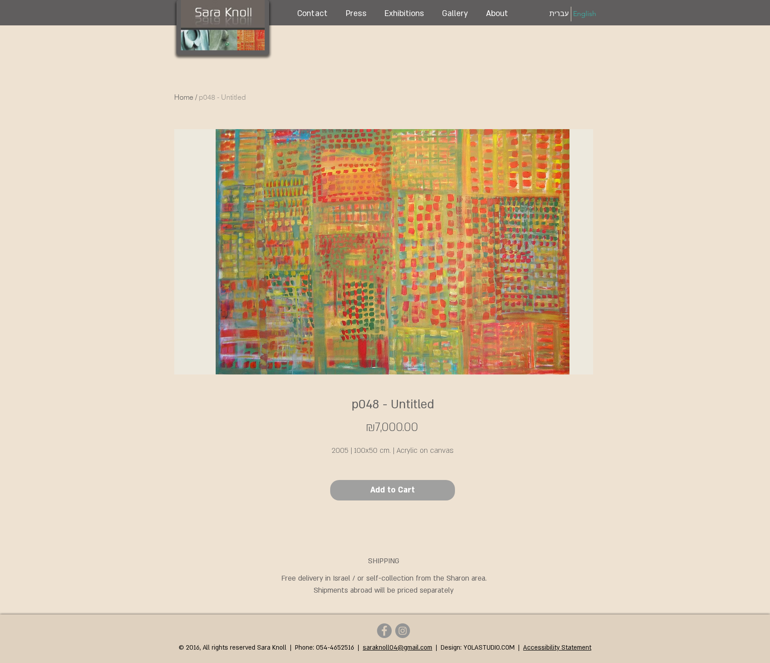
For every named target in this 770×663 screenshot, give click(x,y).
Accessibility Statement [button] (557, 647)
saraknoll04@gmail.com (397, 647)
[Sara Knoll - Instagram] (402, 630)
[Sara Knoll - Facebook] (384, 630)
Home (183, 97)
